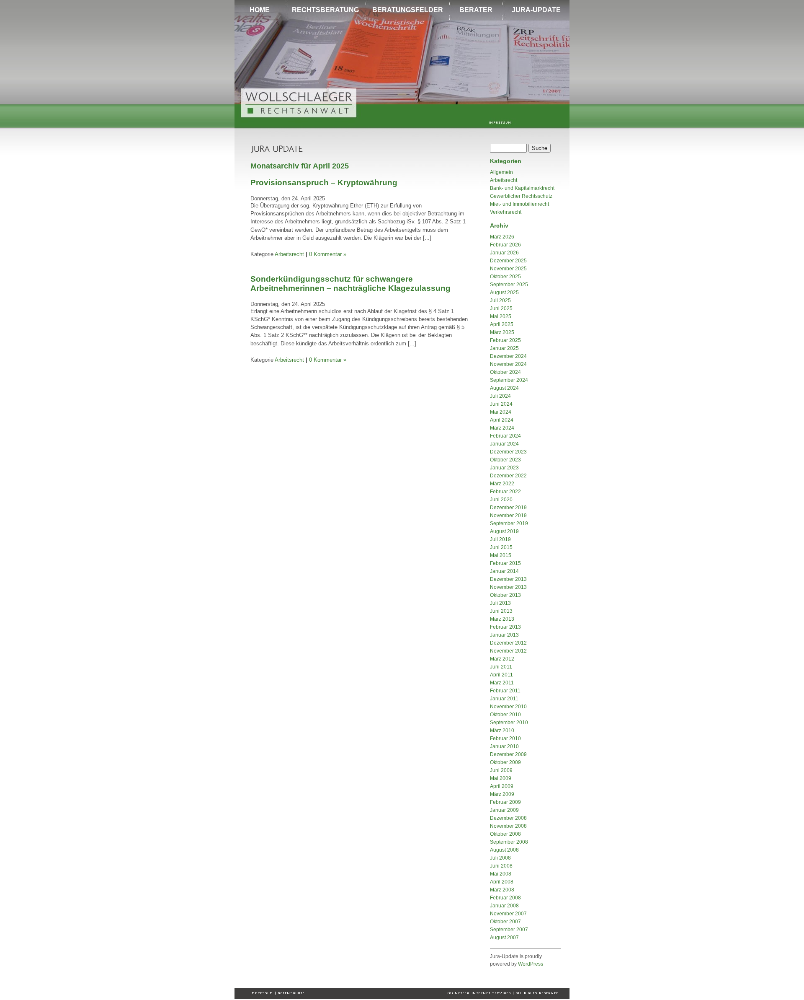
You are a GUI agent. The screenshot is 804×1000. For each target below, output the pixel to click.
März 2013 (502, 619)
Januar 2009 (504, 810)
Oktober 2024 (505, 372)
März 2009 (502, 794)
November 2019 (508, 515)
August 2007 (504, 937)
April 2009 (501, 786)
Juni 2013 (501, 611)
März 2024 (502, 428)
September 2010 (509, 722)
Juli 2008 (500, 858)
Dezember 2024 (508, 356)
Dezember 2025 (508, 261)
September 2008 (509, 842)
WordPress (530, 964)
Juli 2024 (500, 396)
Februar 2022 (505, 492)
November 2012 (508, 651)
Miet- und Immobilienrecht (519, 204)
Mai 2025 (500, 316)
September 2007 (509, 930)
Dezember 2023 (508, 452)
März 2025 (502, 332)
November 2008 (508, 826)
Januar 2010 (504, 746)
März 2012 (502, 659)
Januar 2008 (504, 906)
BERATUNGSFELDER (407, 9)
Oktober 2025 (505, 277)
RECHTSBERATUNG (325, 9)
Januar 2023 (504, 468)
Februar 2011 (505, 691)
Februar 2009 (505, 802)
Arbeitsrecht (289, 254)
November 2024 (508, 364)
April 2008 (501, 882)
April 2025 (501, 324)
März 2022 (502, 484)
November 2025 (508, 269)
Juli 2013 (500, 603)
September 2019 (509, 523)
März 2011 (502, 683)
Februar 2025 (505, 340)
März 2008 (502, 890)
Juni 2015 (501, 547)
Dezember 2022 (508, 476)
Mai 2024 (500, 412)
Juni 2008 (501, 866)
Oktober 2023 (505, 460)
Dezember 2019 (508, 507)
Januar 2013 (504, 635)
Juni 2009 (501, 770)
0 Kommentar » (327, 254)
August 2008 (504, 850)
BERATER (475, 9)
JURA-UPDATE (536, 9)
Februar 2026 (505, 245)
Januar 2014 (504, 571)
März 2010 (502, 730)
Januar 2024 (504, 444)
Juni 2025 (501, 308)
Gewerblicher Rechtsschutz (521, 196)
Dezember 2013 (508, 579)
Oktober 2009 (505, 762)
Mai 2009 (500, 778)
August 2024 (504, 388)
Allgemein (501, 172)
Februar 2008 (505, 898)
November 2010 (508, 707)
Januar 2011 (504, 699)
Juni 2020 (501, 500)
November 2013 (508, 587)
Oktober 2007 (505, 922)
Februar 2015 (505, 563)
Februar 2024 (505, 436)
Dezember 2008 (508, 818)
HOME (260, 9)
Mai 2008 (500, 874)
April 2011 (501, 675)
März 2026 (502, 237)
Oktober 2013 (505, 595)
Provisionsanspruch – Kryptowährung (323, 182)
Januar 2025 (504, 348)
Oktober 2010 (505, 715)
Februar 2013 (505, 627)
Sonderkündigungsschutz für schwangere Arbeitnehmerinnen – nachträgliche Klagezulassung (350, 284)
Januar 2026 (504, 253)
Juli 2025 (500, 300)
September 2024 (509, 380)
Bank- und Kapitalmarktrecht (522, 188)
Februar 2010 (505, 738)
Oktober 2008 (505, 834)
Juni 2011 (501, 667)
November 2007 (508, 914)
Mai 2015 (500, 555)
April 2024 (501, 420)
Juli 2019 (500, 539)
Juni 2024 (501, 404)
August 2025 (504, 292)
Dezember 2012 (508, 643)
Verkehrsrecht (505, 212)
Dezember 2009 (508, 754)
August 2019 (504, 531)
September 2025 (509, 285)
